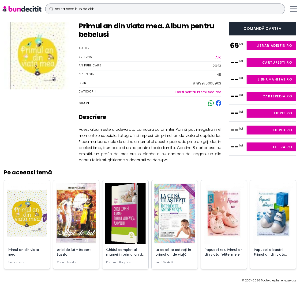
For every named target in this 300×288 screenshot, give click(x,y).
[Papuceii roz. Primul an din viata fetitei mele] (224, 215)
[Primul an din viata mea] (27, 215)
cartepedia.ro (277, 96)
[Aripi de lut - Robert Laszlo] (76, 215)
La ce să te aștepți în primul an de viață (173, 252)
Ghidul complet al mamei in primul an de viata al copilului (125, 254)
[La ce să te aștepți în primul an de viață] (174, 215)
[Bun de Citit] (21, 9)
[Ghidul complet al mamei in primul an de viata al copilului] (125, 215)
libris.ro (283, 113)
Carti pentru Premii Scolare (198, 92)
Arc (218, 57)
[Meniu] (293, 9)
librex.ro (282, 130)
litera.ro (282, 147)
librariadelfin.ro (274, 45)
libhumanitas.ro (275, 79)
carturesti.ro (277, 62)
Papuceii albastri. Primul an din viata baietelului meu (269, 254)
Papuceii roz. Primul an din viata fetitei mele (224, 252)
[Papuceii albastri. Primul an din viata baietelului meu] (273, 215)
